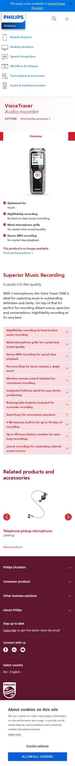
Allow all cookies (37, 756)
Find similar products (34, 118)
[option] (37, 517)
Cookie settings (37, 746)
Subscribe (9, 630)
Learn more (14, 734)
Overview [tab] (36, 136)
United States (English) (48, 5)
